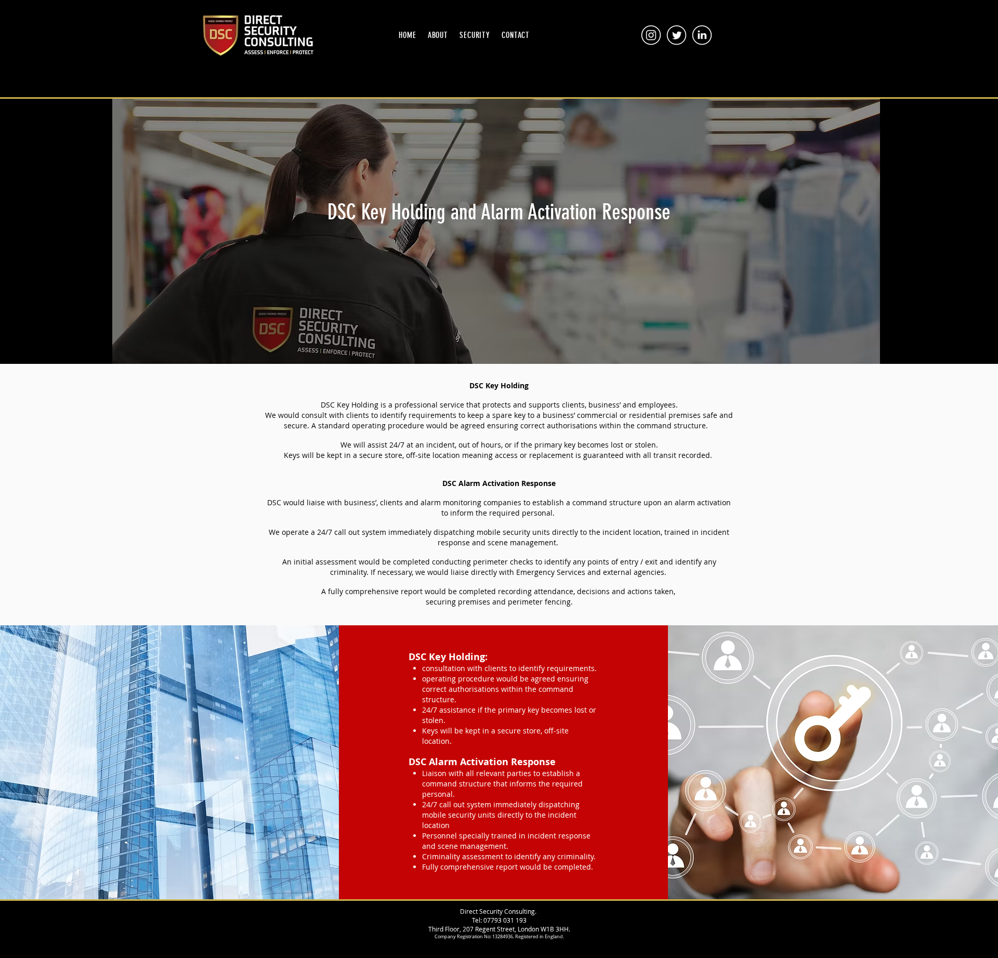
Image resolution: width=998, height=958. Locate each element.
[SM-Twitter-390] (676, 35)
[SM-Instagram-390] (651, 35)
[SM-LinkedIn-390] (702, 35)
